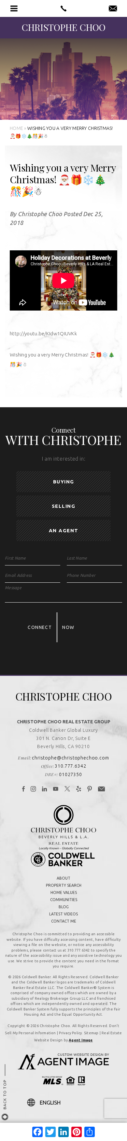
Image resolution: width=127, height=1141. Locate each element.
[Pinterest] (89, 789)
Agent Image (80, 1040)
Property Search (63, 885)
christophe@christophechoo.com (70, 757)
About (63, 878)
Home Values (63, 892)
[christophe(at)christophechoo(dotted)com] (113, 9)
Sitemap (91, 1033)
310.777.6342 (70, 766)
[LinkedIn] (44, 789)
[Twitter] (67, 789)
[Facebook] (23, 789)
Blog (64, 907)
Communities (63, 899)
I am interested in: (63, 458)
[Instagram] (33, 789)
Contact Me (63, 921)
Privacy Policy (70, 1033)
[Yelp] (78, 789)
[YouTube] (56, 789)
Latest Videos (63, 914)
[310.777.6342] (63, 8)
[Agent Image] (63, 1067)
